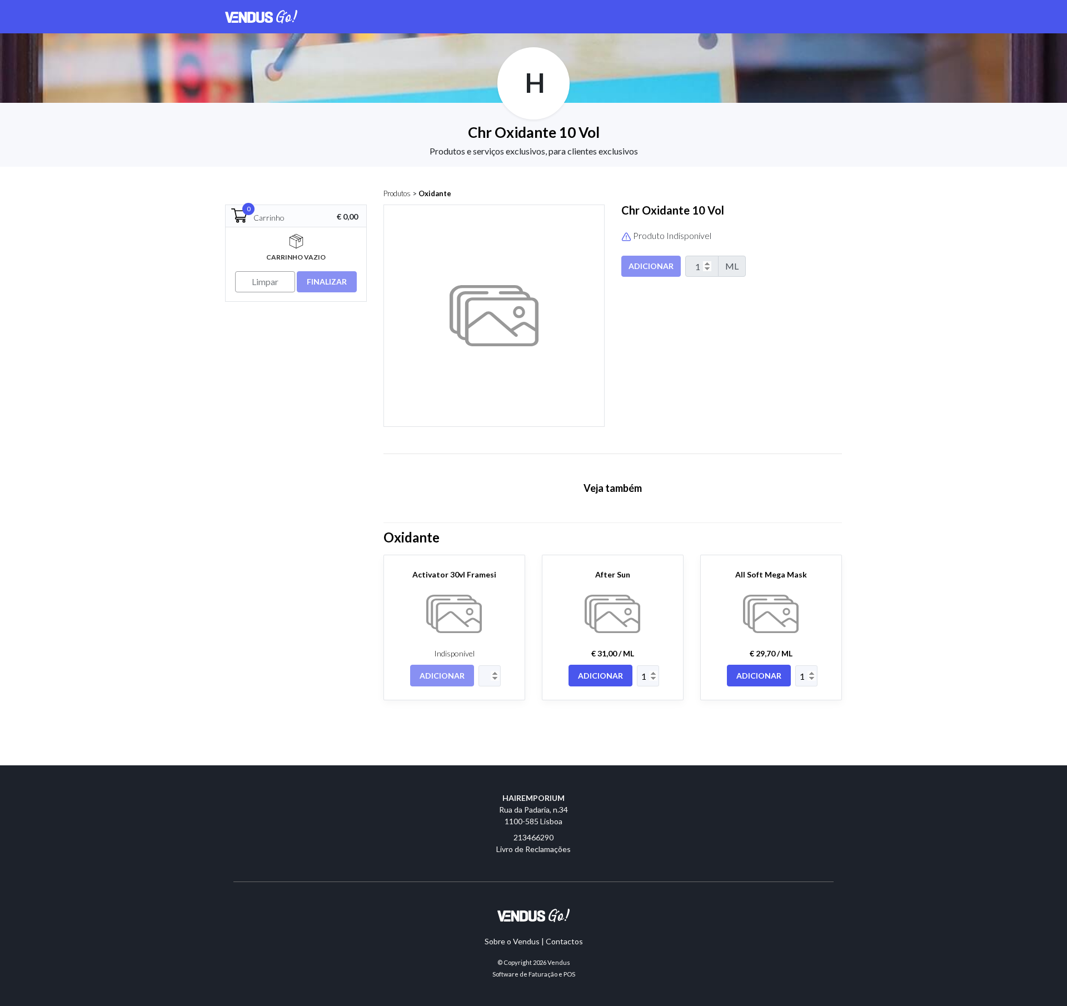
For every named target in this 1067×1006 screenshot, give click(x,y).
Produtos (397, 193)
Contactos (564, 941)
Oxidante (434, 193)
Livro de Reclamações (533, 849)
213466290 (533, 837)
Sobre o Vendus (512, 941)
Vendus (558, 962)
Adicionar (651, 266)
